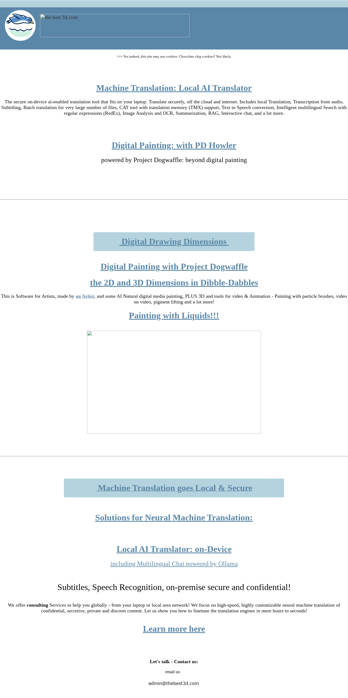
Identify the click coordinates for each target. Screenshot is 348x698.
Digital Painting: (143, 145)
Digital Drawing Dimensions (174, 241)
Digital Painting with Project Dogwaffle (174, 266)
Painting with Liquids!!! (174, 315)
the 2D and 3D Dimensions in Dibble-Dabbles (174, 282)
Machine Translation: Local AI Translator (174, 88)
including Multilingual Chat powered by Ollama (174, 563)
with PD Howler (205, 145)
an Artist (85, 296)
